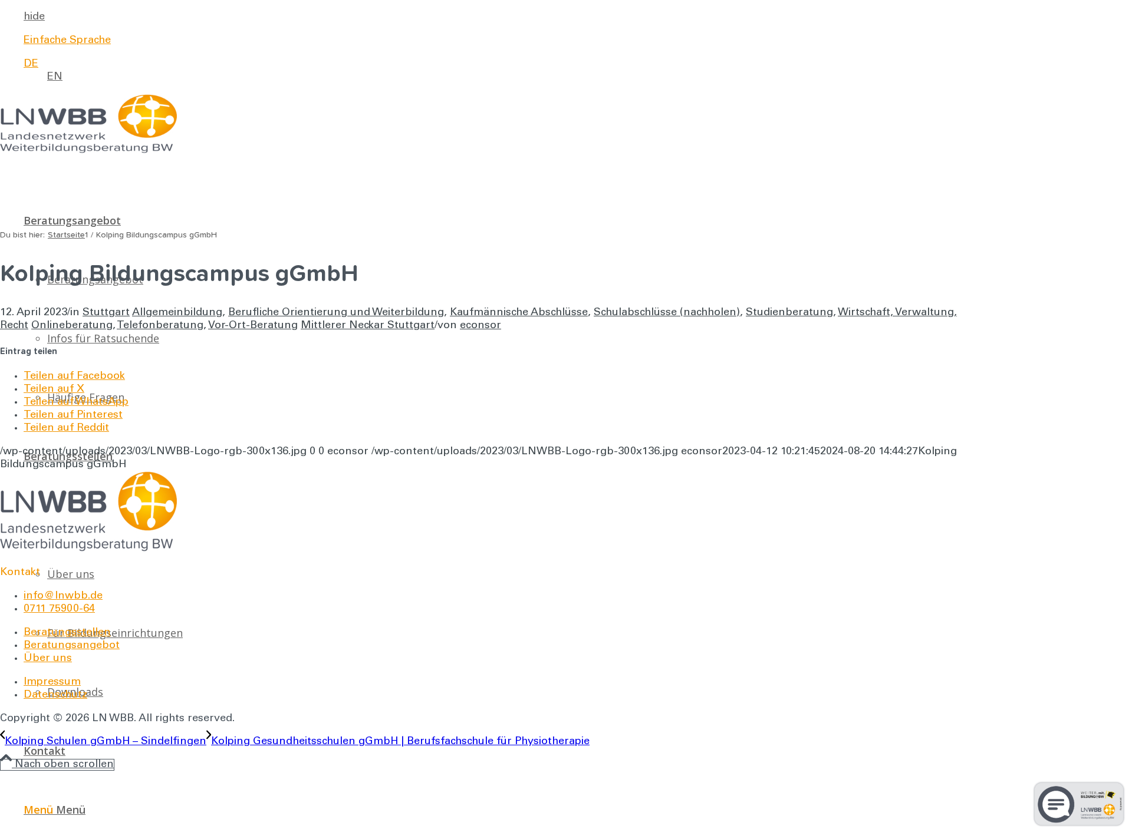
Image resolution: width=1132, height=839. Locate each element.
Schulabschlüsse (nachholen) (667, 313)
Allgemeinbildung (177, 313)
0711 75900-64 (59, 609)
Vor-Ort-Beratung (253, 326)
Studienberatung (789, 313)
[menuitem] (493, 17)
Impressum (52, 682)
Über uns (48, 658)
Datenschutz (55, 695)
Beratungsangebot (72, 645)
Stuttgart (106, 313)
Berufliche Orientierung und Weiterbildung (336, 313)
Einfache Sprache (67, 40)
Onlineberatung (72, 326)
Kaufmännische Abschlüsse (519, 313)
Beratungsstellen (67, 632)
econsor (480, 326)
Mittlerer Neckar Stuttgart (368, 326)
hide (34, 17)
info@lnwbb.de (63, 596)
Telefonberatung (160, 326)
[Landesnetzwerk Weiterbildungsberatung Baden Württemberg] (88, 151)
